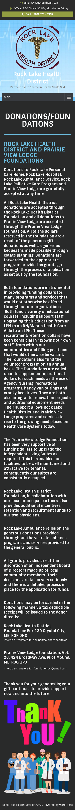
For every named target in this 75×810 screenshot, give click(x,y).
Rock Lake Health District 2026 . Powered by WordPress (37, 805)
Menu (8, 97)
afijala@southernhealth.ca (41, 2)
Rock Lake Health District (37, 77)
